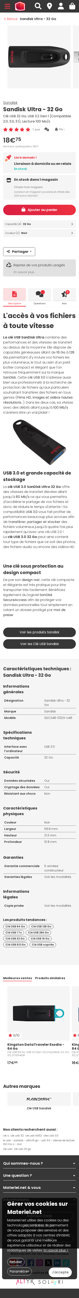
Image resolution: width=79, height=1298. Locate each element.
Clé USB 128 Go (41, 926)
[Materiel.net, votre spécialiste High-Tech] (20, 6)
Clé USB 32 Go (14, 938)
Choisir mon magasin (28, 187)
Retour (12, 18)
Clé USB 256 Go (38, 932)
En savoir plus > (56, 1250)
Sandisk (10, 102)
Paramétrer (19, 1271)
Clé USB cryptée (43, 944)
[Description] (14, 294)
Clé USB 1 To (13, 932)
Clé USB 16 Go (40, 938)
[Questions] (39, 294)
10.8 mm (50, 842)
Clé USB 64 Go (15, 926)
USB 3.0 (49, 747)
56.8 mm (51, 829)
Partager (20, 251)
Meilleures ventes (17, 978)
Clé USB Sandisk (39, 1108)
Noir (47, 822)
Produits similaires (50, 978)
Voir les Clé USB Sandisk (39, 643)
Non (47, 794)
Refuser (15, 1261)
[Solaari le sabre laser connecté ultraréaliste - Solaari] (51, 1282)
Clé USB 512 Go (15, 944)
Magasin (51, 4)
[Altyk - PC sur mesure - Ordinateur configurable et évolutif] (25, 1282)
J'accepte (60, 1272)
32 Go (48, 757)
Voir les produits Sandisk (39, 632)
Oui (46, 781)
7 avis (36, 129)
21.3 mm (50, 835)
